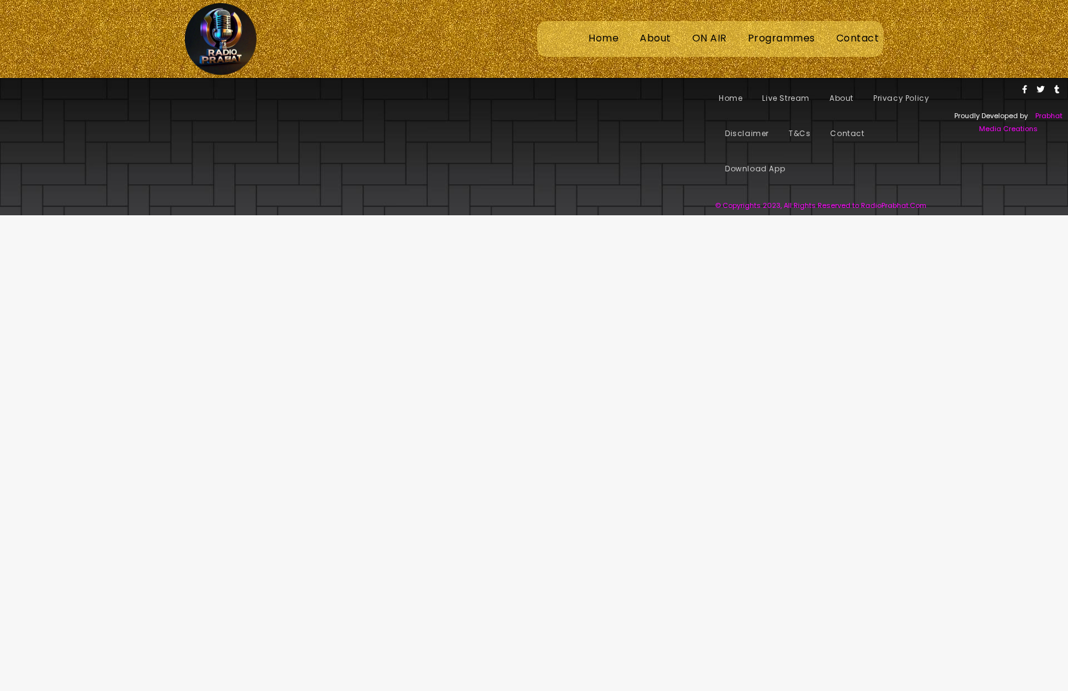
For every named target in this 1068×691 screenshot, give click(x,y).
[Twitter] (1041, 89)
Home (603, 38)
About (655, 38)
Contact (857, 38)
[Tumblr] (1057, 89)
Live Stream (786, 98)
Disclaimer (747, 133)
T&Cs (799, 133)
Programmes (781, 38)
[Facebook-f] (1025, 89)
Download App (755, 168)
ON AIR (709, 38)
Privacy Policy (901, 98)
